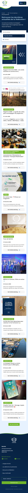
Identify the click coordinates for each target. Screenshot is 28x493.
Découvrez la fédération (8, 470)
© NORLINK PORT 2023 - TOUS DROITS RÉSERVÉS (14, 489)
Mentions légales (14, 486)
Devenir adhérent (7, 478)
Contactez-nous (14, 482)
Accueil (3, 13)
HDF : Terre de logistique (12, 13)
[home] (5, 3)
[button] (22, 3)
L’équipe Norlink (7, 463)
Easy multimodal (7, 473)
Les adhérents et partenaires (10, 466)
